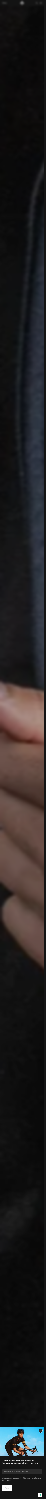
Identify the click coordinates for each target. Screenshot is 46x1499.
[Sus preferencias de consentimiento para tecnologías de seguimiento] (40, 1495)
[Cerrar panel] (40, 1430)
